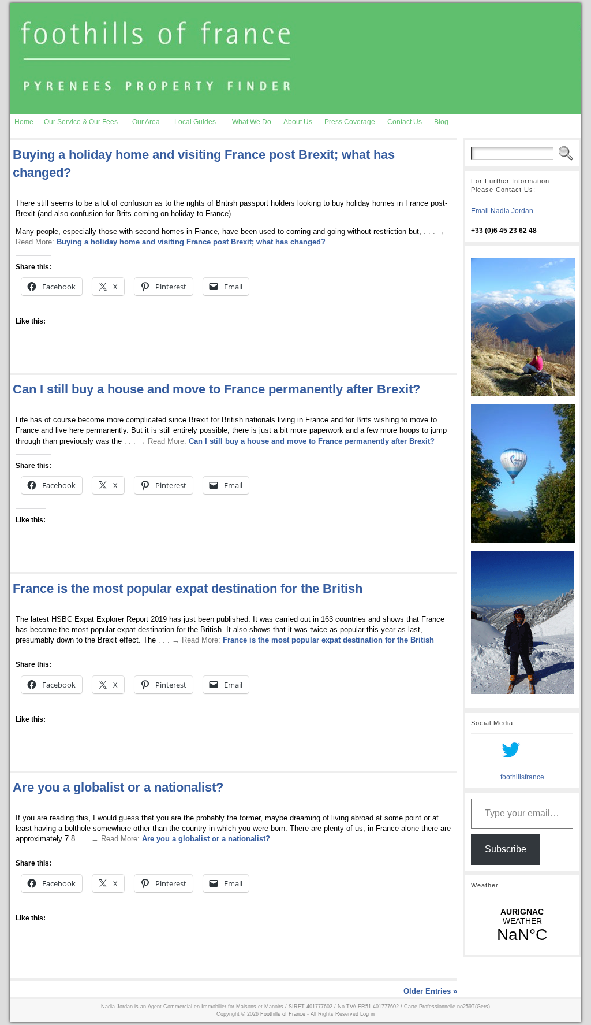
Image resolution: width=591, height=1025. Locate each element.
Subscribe (505, 849)
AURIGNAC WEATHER (522, 925)
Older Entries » (430, 991)
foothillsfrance (522, 777)
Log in (367, 1014)
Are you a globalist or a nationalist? (118, 787)
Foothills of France (282, 1014)
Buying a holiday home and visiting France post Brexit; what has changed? (191, 241)
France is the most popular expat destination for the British (187, 588)
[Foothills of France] (295, 58)
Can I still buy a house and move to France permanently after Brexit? (216, 389)
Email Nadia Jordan (502, 211)
